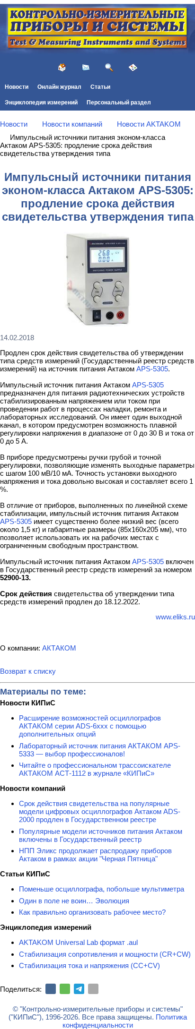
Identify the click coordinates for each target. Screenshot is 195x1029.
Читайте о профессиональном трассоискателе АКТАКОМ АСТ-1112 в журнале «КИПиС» (95, 769)
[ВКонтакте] (50, 989)
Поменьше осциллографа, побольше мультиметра (101, 889)
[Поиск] (109, 67)
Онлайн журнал (59, 87)
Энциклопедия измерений (41, 102)
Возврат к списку (28, 671)
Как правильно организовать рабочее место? (92, 912)
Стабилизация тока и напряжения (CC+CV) (89, 965)
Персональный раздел (119, 102)
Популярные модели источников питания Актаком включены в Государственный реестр (100, 835)
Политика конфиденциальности (124, 1021)
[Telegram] (79, 989)
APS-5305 (152, 369)
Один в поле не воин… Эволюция (74, 901)
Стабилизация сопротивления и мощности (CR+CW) (105, 954)
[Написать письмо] (85, 67)
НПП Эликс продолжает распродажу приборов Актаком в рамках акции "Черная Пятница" (95, 855)
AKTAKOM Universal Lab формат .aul (78, 942)
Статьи (100, 87)
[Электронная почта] (93, 989)
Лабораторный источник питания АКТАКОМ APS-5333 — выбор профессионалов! (99, 750)
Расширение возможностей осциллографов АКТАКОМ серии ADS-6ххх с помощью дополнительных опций (90, 726)
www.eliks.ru (175, 617)
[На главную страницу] (62, 67)
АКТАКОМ (59, 648)
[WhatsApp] (65, 989)
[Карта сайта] (133, 67)
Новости (16, 87)
